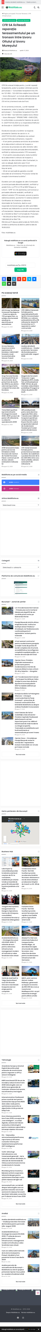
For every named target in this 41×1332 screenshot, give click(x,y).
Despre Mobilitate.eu (13, 1312)
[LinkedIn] (14, 279)
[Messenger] (34, 279)
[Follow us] (38, 1293)
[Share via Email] (9, 284)
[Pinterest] (19, 279)
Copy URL (20, 270)
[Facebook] (4, 279)
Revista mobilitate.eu (28, 1312)
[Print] (14, 284)
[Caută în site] (38, 8)
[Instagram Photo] (8, 1297)
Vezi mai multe (20, 754)
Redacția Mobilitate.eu (10, 50)
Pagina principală (9, 13)
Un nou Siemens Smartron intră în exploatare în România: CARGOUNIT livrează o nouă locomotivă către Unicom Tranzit (10, 352)
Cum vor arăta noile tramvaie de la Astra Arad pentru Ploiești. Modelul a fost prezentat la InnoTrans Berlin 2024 (13, 1255)
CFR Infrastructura (9, 20)
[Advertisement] (20, 533)
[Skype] (29, 279)
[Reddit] (24, 279)
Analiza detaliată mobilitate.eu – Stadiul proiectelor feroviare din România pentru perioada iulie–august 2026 (30, 351)
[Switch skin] (35, 8)
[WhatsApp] (4, 284)
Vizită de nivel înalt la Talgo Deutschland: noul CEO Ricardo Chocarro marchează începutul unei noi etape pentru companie (10, 984)
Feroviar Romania (21, 13)
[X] (9, 279)
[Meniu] (3, 8)
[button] (20, 1329)
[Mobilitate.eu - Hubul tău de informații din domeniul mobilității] (13, 7)
